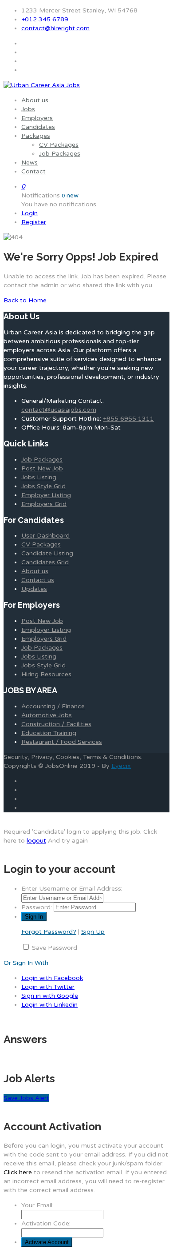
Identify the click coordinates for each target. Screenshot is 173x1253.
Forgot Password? (48, 932)
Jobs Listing (38, 477)
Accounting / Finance (53, 706)
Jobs (28, 109)
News (29, 162)
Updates (34, 589)
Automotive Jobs (46, 715)
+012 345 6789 (44, 19)
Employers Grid (44, 504)
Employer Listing (46, 495)
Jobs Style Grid (43, 486)
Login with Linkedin (49, 1004)
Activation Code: (46, 1223)
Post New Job (42, 468)
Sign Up (93, 932)
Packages (35, 136)
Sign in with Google (49, 996)
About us (34, 100)
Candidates (38, 127)
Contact (33, 171)
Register (33, 222)
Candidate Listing (47, 553)
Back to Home (25, 300)
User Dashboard (45, 535)
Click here (18, 1172)
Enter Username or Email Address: (71, 888)
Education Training (48, 733)
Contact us (37, 580)
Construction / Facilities (56, 724)
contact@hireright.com (55, 28)
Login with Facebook (52, 978)
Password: (36, 907)
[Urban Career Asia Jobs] (42, 85)
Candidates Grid (45, 562)
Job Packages (59, 153)
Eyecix (121, 766)
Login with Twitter (48, 987)
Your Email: (37, 1205)
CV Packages (59, 145)
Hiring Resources (46, 674)
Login (29, 213)
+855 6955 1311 (128, 418)
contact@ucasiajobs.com (58, 410)
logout (36, 840)
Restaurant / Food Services (61, 742)
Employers (37, 118)
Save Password (54, 948)
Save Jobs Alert (26, 1098)
